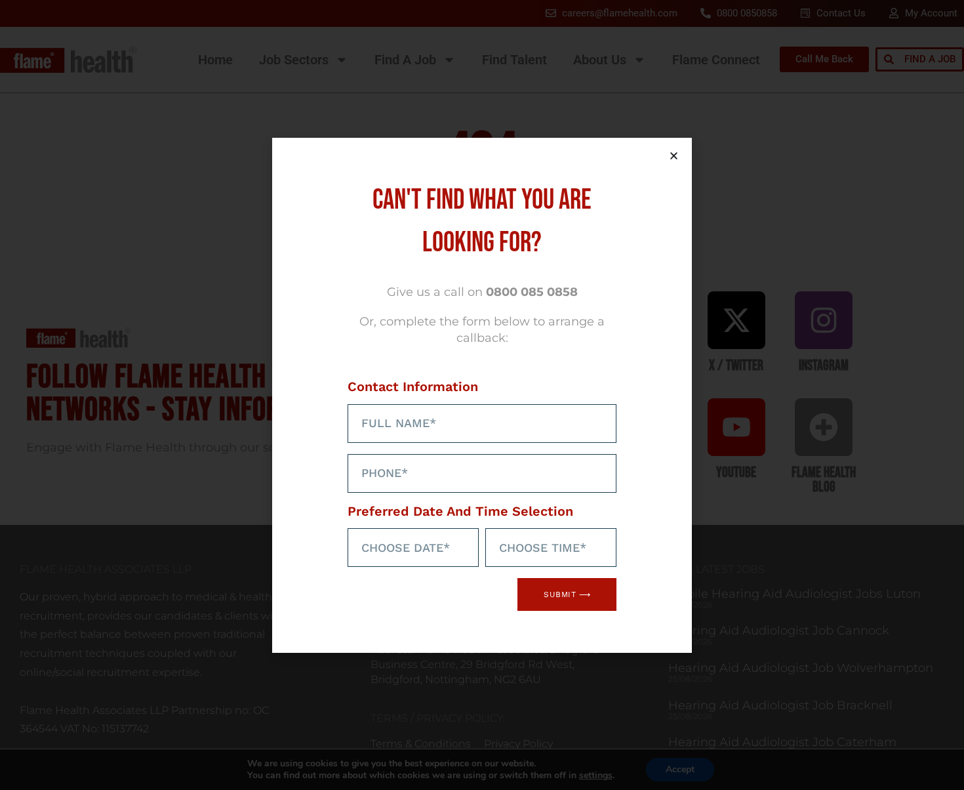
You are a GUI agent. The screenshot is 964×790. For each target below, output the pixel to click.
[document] (482, 395)
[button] (674, 156)
